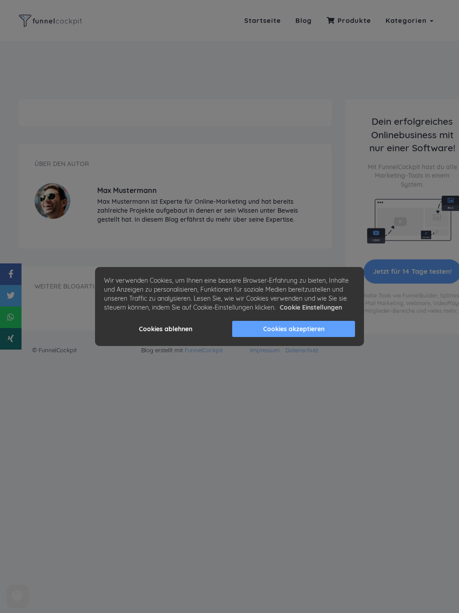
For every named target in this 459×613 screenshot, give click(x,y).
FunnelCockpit (204, 350)
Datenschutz (302, 350)
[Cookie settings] (18, 596)
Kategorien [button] (407, 20)
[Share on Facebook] (11, 274)
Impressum (265, 350)
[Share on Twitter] (11, 295)
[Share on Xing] (11, 339)
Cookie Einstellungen (311, 307)
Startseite (262, 20)
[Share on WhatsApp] (11, 317)
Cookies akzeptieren (294, 329)
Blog (303, 20)
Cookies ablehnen (165, 329)
